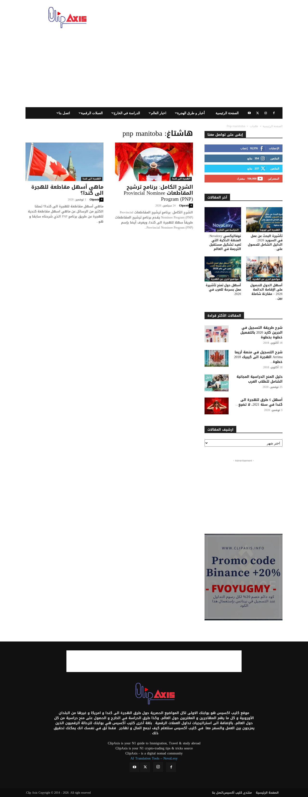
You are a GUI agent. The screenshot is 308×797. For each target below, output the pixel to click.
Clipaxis (94, 199)
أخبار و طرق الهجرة (191, 113)
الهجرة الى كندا (92, 179)
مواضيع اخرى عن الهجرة (224, 279)
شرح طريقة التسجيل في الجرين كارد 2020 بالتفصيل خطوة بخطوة (261, 332)
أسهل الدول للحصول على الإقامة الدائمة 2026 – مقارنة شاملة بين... (266, 291)
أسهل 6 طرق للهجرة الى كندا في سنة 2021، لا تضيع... (259, 402)
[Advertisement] (194, 17)
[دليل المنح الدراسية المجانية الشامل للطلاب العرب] (217, 382)
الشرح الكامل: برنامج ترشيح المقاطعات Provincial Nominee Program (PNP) (158, 193)
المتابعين (274, 158)
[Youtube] (249, 113)
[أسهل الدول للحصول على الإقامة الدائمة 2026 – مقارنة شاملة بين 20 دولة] (264, 268)
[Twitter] (257, 113)
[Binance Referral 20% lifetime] (243, 577)
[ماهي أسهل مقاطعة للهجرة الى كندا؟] (64, 162)
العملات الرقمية (92, 113)
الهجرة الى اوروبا (270, 230)
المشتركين (273, 178)
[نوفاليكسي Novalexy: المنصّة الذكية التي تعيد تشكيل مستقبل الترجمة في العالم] (223, 219)
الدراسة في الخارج (127, 113)
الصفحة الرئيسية (227, 113)
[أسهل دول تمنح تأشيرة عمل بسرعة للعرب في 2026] (223, 268)
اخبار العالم (158, 113)
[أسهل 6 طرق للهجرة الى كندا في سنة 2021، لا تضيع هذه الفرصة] (217, 406)
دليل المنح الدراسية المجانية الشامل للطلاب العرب (259, 379)
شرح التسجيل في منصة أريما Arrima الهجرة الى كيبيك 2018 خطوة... (258, 357)
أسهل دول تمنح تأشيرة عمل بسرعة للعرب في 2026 (223, 289)
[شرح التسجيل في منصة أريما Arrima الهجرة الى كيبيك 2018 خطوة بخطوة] (217, 358)
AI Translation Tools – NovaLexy (154, 758)
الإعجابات (274, 148)
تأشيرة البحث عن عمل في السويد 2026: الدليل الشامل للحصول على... (265, 242)
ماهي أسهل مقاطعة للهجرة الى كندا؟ (67, 190)
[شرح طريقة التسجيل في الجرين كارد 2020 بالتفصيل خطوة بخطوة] (217, 333)
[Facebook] (273, 113)
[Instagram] (265, 113)
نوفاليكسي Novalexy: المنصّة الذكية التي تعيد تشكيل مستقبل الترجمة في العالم (225, 242)
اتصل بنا (64, 113)
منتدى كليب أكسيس (237, 793)
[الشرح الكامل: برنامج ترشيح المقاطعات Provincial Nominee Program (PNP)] (154, 162)
